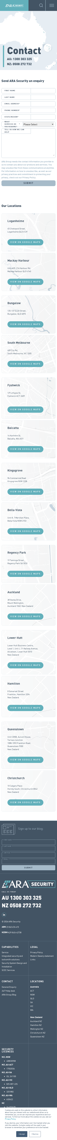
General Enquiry (9, 987)
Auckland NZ (36, 1021)
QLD (32, 998)
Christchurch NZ (37, 1033)
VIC (31, 1006)
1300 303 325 (22, 59)
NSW (32, 994)
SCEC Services (8, 970)
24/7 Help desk (8, 991)
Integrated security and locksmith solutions (12, 958)
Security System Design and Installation (14, 965)
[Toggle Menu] (51, 5)
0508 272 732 (22, 64)
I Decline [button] (35, 1134)
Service (5, 952)
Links (32, 959)
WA (31, 1010)
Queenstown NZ (37, 1036)
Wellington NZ (36, 1029)
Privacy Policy (10, 1119)
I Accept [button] (22, 1134)
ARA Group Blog (9, 994)
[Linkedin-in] (4, 915)
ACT (32, 991)
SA (31, 1002)
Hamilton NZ (36, 1025)
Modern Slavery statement (42, 956)
